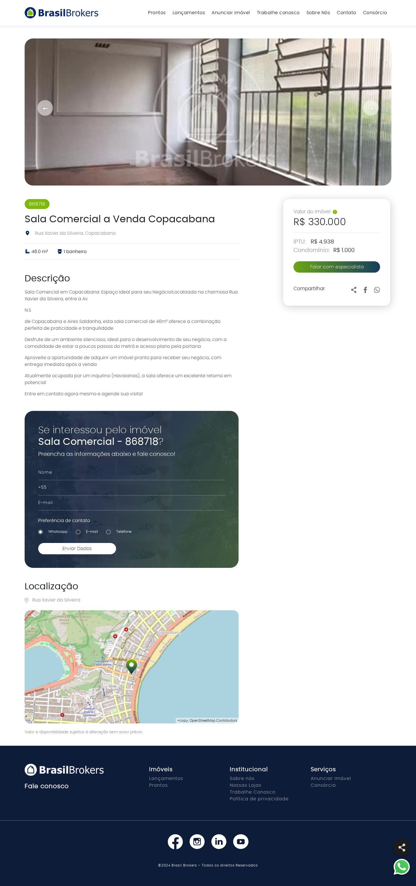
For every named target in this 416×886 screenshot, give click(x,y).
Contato (346, 12)
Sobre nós (242, 778)
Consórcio (375, 12)
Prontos (157, 12)
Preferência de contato (64, 520)
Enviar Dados (77, 548)
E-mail (92, 532)
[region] (132, 666)
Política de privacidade (259, 799)
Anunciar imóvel (231, 12)
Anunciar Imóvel (331, 778)
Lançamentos (189, 12)
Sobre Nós (318, 12)
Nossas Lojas (245, 785)
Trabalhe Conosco (252, 792)
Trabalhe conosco (278, 12)
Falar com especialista (337, 266)
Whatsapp (58, 532)
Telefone (124, 532)
